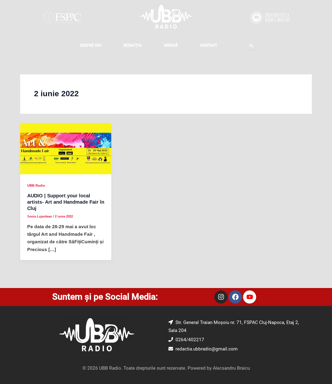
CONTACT (208, 45)
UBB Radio (36, 185)
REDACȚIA (132, 45)
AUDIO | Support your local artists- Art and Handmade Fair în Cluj (65, 202)
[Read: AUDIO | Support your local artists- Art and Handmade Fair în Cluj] (65, 148)
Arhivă (171, 45)
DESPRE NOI (91, 45)
